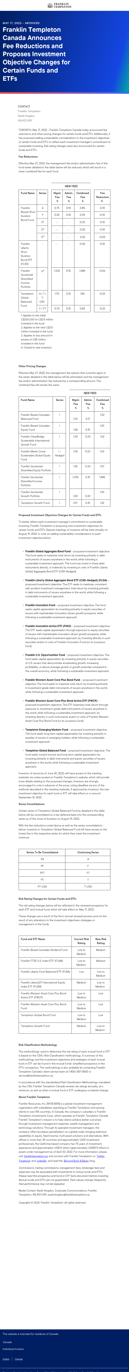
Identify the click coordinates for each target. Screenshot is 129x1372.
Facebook (24, 1161)
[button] (64, 1349)
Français (19, 1359)
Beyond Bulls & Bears (76, 1161)
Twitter (100, 1156)
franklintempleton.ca (36, 1156)
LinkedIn (42, 1161)
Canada (7, 1342)
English (6, 1359)
